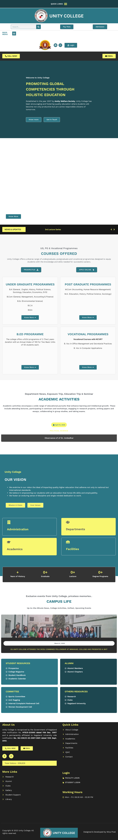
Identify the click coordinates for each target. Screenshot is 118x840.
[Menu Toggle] (65, 4)
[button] (14, 33)
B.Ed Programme (30, 334)
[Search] (38, 27)
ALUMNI (69, 663)
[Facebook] (55, 45)
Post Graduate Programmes (88, 284)
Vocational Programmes (88, 334)
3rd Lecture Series (36, 229)
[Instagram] (60, 45)
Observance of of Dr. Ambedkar (59, 438)
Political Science (59, 431)
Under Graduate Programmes (30, 284)
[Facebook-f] (4, 756)
